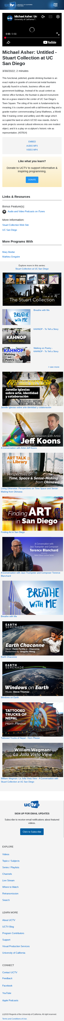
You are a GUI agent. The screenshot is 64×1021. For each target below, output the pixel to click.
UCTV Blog (8, 926)
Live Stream (8, 880)
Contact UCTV (9, 972)
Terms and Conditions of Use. (14, 1019)
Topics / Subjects (11, 860)
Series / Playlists (10, 867)
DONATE (32, 180)
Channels (7, 874)
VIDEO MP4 (32, 150)
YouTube (6, 993)
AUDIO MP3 (32, 146)
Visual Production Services (16, 946)
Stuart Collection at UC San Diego (32, 268)
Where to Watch (10, 887)
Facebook (7, 985)
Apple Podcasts (10, 1000)
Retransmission (10, 893)
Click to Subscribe (32, 831)
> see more (53, 367)
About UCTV (8, 920)
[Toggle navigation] (55, 5)
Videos (5, 854)
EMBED (32, 142)
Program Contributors (13, 933)
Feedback (7, 978)
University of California (13, 952)
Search (6, 900)
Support (6, 939)
